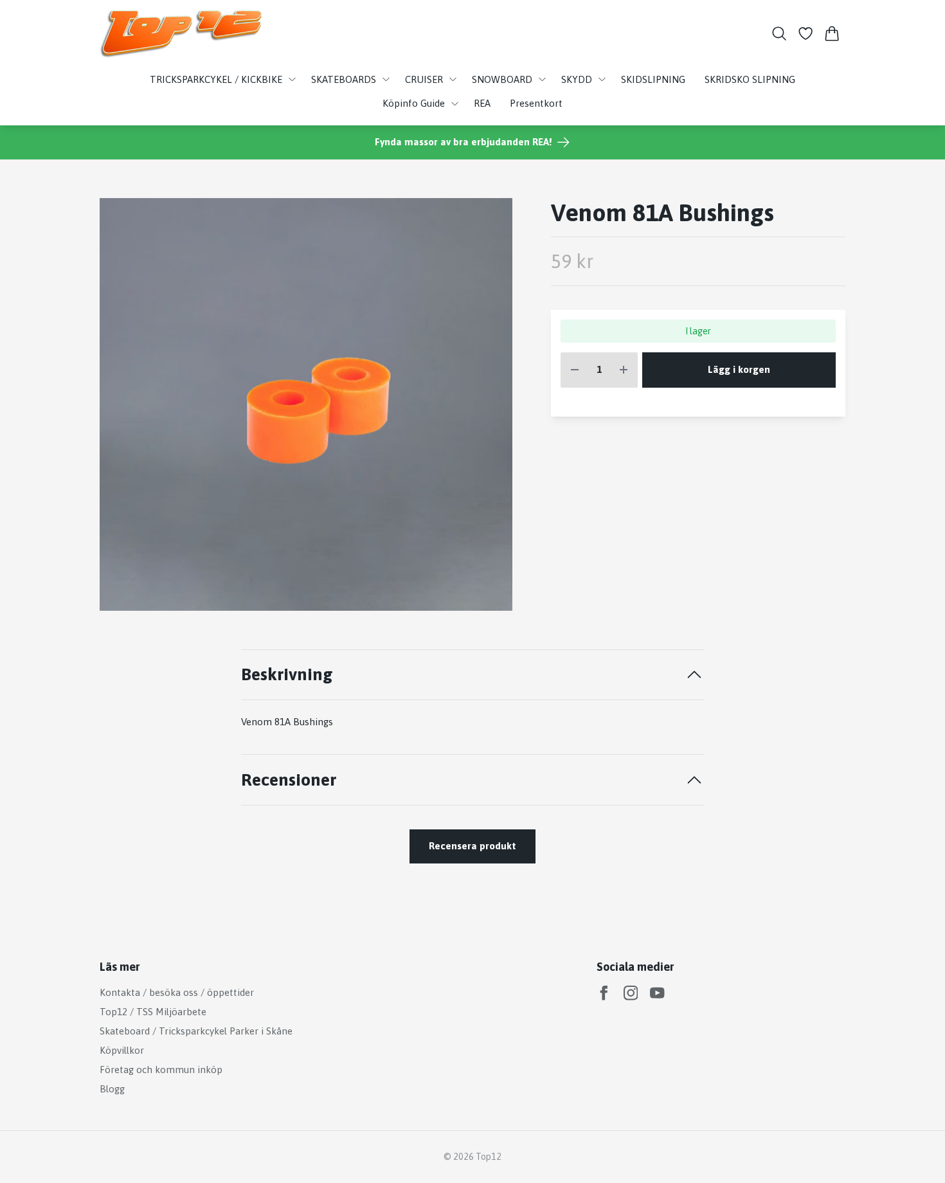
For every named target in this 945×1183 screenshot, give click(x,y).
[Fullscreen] (306, 404)
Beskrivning (287, 674)
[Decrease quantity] (574, 370)
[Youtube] (657, 993)
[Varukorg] (832, 33)
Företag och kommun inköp (161, 1069)
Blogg (112, 1088)
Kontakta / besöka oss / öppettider (177, 992)
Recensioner (288, 780)
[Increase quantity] (623, 370)
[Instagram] (631, 993)
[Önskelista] (806, 33)
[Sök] (779, 33)
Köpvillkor (122, 1050)
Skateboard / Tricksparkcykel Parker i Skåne (196, 1030)
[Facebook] (604, 993)
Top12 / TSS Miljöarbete (153, 1011)
